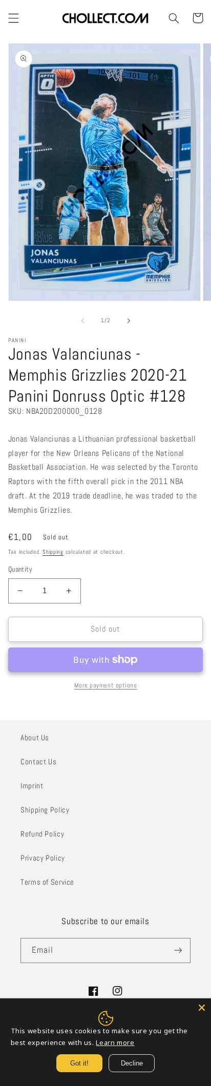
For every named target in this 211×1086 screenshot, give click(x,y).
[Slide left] (82, 320)
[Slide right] (128, 320)
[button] (13, 18)
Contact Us (38, 761)
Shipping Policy (44, 810)
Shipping (53, 552)
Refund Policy (42, 834)
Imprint (31, 785)
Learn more (115, 1042)
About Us (34, 737)
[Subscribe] (178, 950)
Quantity (20, 569)
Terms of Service (47, 882)
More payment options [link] (105, 685)
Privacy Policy (42, 858)
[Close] (202, 1008)
